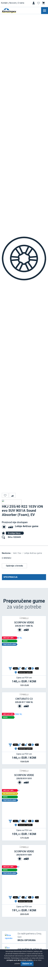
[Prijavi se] (33, 3)
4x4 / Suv (17, 553)
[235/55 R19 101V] (24, 804)
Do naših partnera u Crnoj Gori (29, 937)
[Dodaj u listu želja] (5, 495)
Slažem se (27, 963)
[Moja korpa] (43, 3)
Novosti (12, 3)
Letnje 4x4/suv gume (26, 526)
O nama (21, 3)
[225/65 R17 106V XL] (24, 727)
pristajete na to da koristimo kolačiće (20, 960)
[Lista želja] (38, 3)
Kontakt (4, 3)
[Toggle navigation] (44, 10)
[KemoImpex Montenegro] (13, 10)
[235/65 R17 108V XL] (24, 651)
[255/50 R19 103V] (24, 880)
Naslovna (6, 553)
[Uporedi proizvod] (12, 495)
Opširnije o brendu (14, 566)
